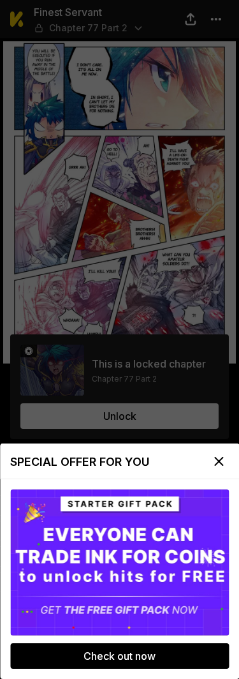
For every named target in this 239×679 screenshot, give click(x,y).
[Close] (218, 461)
